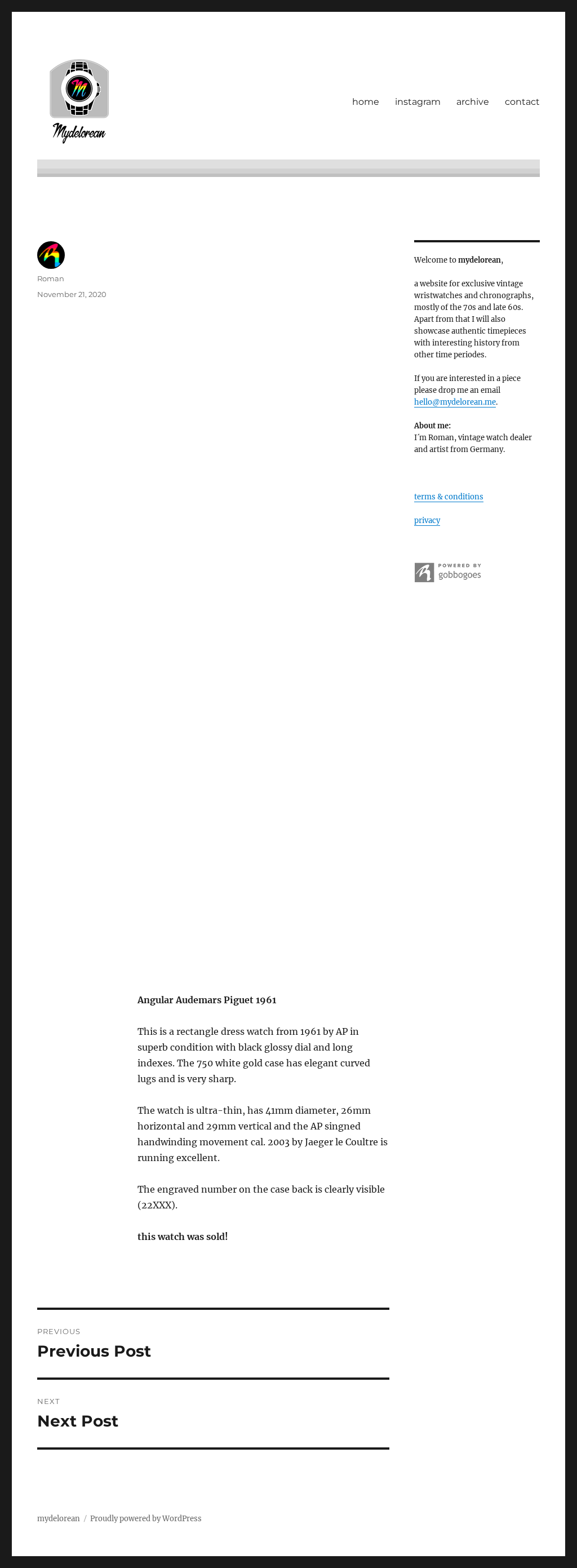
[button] (263, 383)
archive (472, 101)
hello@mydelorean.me (455, 402)
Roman (50, 278)
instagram (418, 101)
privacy (427, 520)
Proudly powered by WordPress (146, 1518)
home (365, 101)
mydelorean (58, 1518)
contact (522, 101)
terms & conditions (448, 497)
